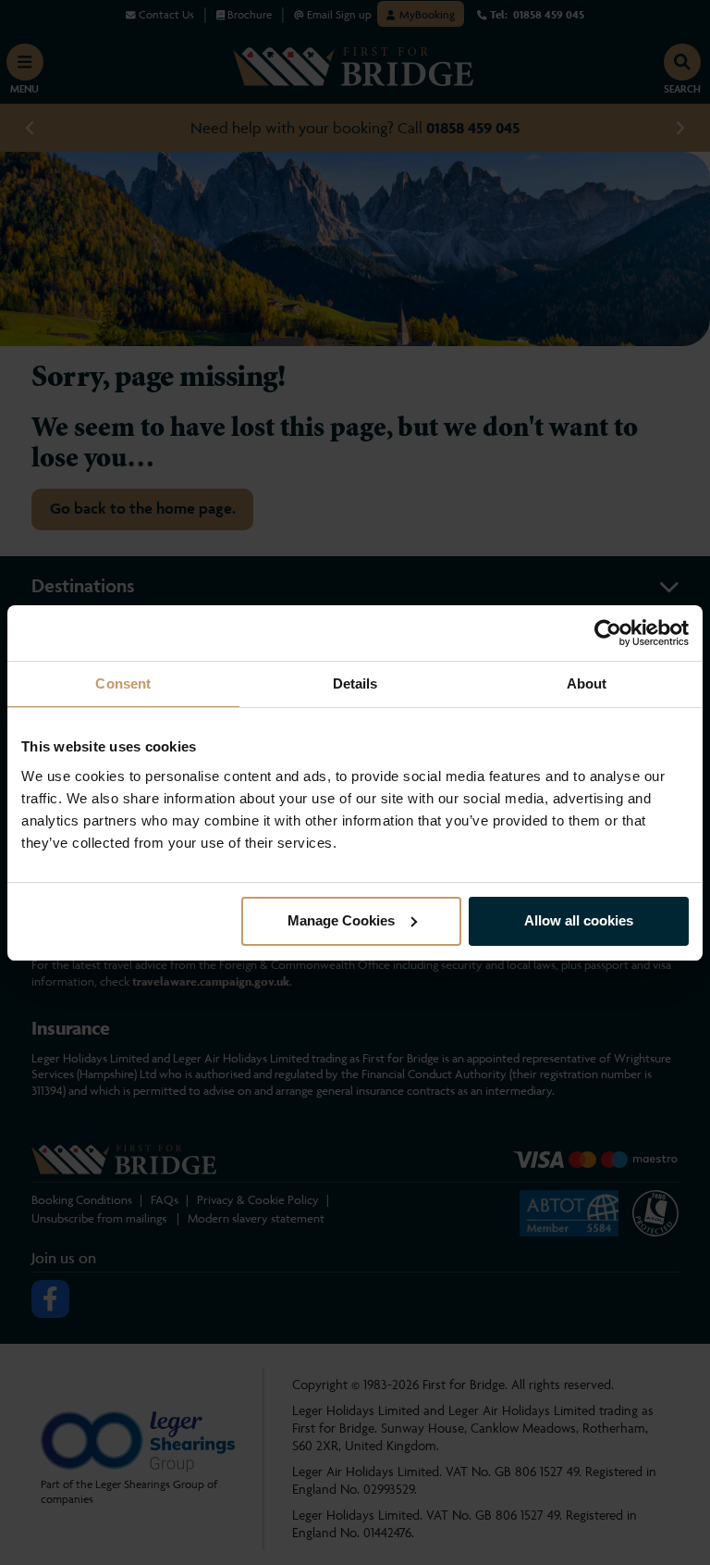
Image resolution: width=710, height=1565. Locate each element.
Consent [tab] (123, 683)
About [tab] (587, 683)
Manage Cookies (341, 920)
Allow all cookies (578, 920)
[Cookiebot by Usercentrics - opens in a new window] (608, 633)
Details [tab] (355, 683)
